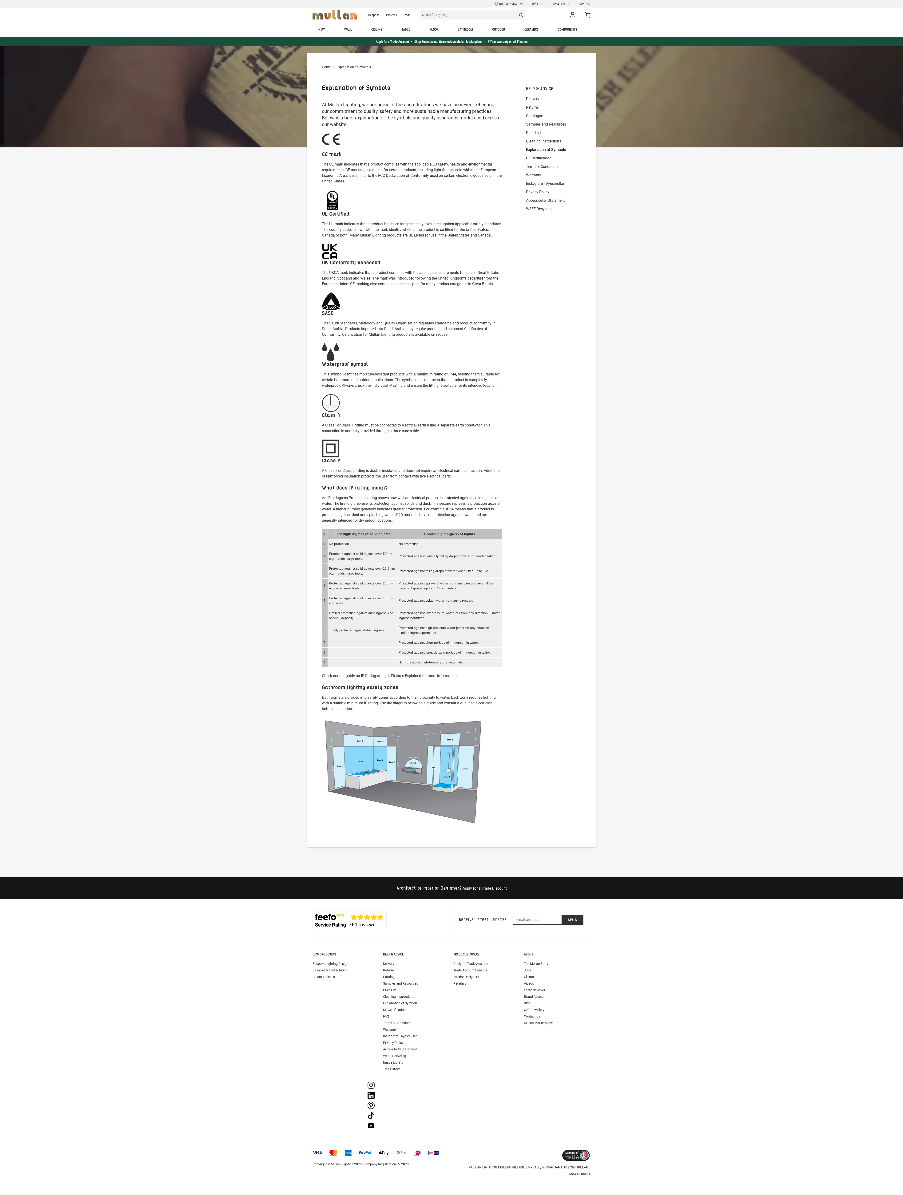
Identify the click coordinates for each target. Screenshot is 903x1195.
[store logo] (335, 15)
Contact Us (532, 1016)
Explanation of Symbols (546, 149)
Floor (434, 29)
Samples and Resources (546, 124)
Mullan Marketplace (538, 1023)
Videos (529, 983)
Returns (532, 107)
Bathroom (465, 29)
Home (326, 67)
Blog (527, 1003)
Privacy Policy (537, 192)
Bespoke (374, 15)
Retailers (459, 983)
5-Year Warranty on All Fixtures (507, 41)
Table (406, 29)
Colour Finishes (324, 977)
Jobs (527, 970)
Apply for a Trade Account (392, 41)
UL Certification (538, 158)
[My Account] (573, 15)
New (321, 29)
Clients (529, 977)
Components (567, 29)
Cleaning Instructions (543, 141)
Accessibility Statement (545, 200)
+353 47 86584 (579, 1174)
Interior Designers (466, 977)
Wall (348, 29)
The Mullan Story (536, 964)
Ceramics (531, 29)
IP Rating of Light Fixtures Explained (391, 676)
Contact (584, 3)
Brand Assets (533, 996)
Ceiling (376, 29)
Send (573, 920)
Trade (407, 15)
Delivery (532, 99)
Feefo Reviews (534, 990)
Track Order (391, 1069)
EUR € (535, 3)
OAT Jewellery (534, 1010)
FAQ (386, 1016)
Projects (391, 15)
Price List (533, 132)
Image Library (393, 1062)
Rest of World (508, 3)
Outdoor (498, 29)
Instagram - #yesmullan (545, 183)
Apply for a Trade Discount (485, 888)
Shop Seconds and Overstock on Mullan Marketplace (448, 41)
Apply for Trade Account (470, 964)
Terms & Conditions (542, 166)
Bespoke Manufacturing (330, 970)
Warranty (533, 175)
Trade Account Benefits (470, 970)
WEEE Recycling (539, 209)
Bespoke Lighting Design (330, 964)
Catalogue (534, 116)
